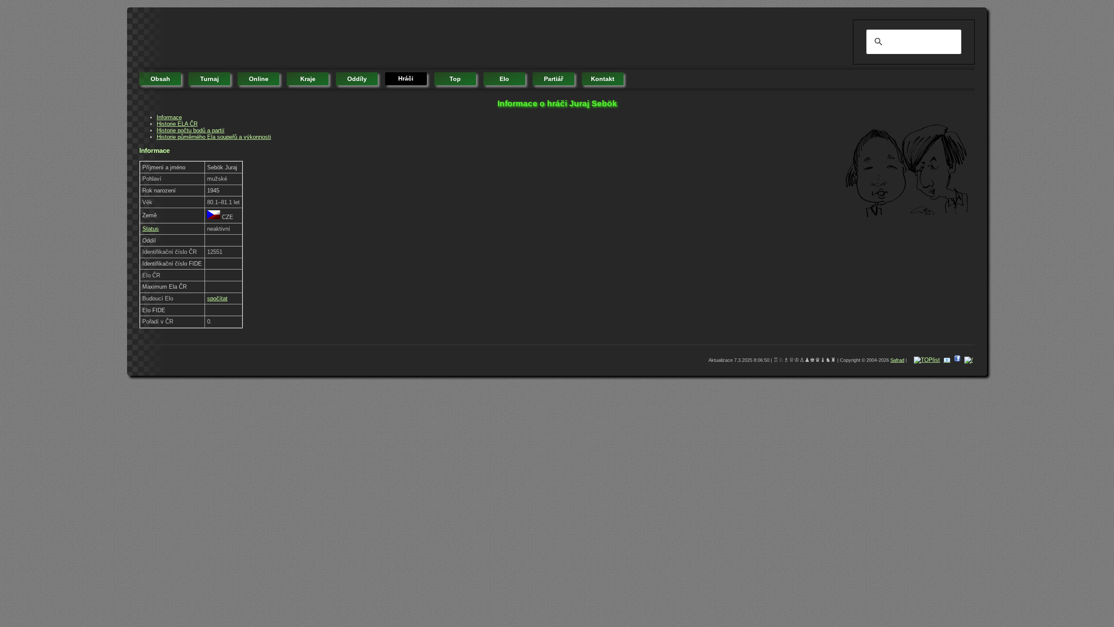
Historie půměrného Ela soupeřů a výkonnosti (214, 137)
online (258, 78)
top (455, 78)
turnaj (209, 78)
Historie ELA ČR (177, 124)
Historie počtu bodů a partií (191, 130)
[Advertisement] (297, 39)
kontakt (602, 78)
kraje (307, 78)
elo (504, 78)
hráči (405, 78)
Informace (169, 117)
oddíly (357, 78)
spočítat (217, 298)
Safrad (897, 360)
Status (150, 229)
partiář (553, 78)
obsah (160, 78)
